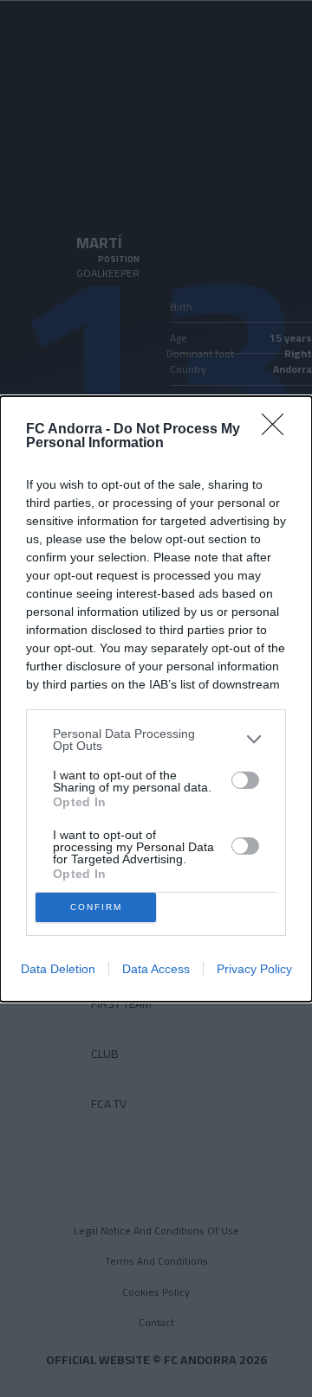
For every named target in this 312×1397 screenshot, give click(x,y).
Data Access (156, 969)
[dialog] (156, 699)
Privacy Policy (254, 969)
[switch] (245, 780)
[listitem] (156, 739)
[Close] (278, 429)
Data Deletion (58, 969)
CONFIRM (96, 907)
